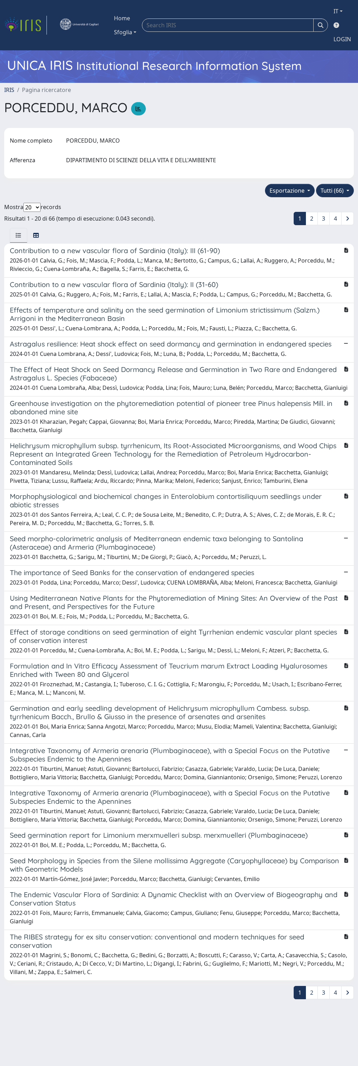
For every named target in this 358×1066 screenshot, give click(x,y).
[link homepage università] (79, 25)
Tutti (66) (333, 190)
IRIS (9, 90)
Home (122, 18)
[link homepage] (25, 25)
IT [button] (336, 11)
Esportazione (288, 190)
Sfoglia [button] (123, 32)
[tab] (18, 235)
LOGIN (342, 39)
